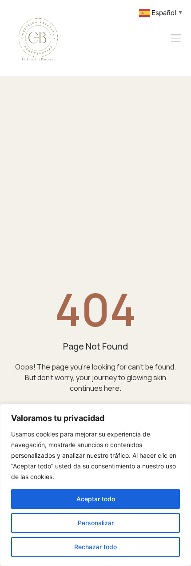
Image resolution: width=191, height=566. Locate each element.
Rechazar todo (95, 546)
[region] (95, 485)
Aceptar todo (95, 499)
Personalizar (96, 523)
